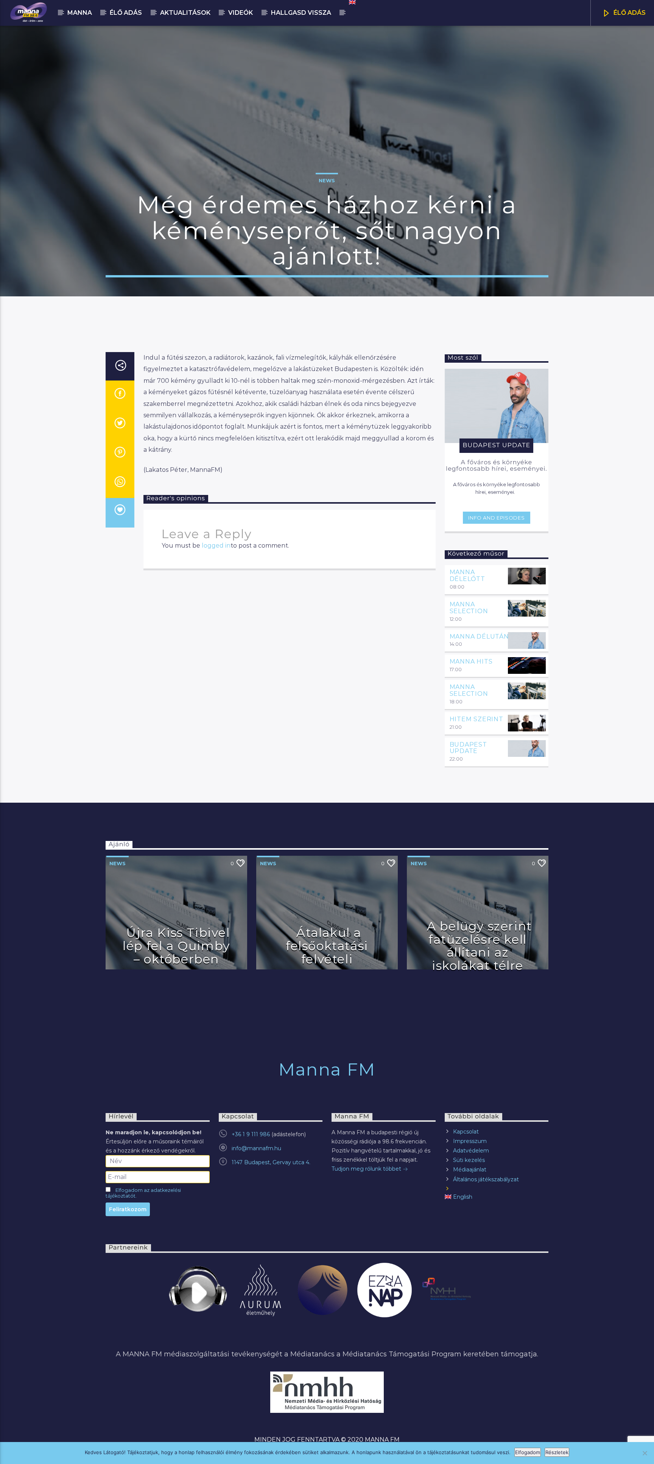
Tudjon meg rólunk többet (367, 1168)
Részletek (556, 1452)
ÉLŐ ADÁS (629, 12)
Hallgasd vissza (301, 12)
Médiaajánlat (469, 1169)
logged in (216, 545)
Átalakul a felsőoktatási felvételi (327, 945)
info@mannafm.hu (256, 1148)
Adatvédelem (471, 1150)
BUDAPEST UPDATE (468, 748)
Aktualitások (185, 12)
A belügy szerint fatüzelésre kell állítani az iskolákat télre (479, 946)
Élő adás (126, 12)
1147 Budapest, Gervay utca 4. (271, 1162)
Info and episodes (496, 518)
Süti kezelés (469, 1160)
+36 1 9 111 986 (251, 1134)
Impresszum (470, 1141)
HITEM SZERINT (476, 719)
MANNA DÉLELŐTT (467, 575)
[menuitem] (351, 2)
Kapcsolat (466, 1131)
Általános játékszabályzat (486, 1179)
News (327, 180)
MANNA (79, 12)
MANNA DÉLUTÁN (479, 636)
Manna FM (327, 1069)
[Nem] (644, 1453)
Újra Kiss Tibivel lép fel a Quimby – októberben (176, 945)
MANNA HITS (471, 661)
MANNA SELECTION (469, 608)
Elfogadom (527, 1452)
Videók (240, 12)
